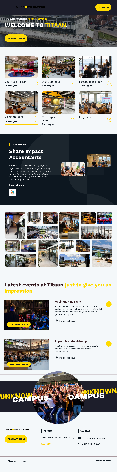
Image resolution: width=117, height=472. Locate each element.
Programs (85, 117)
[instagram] (49, 444)
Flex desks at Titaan (90, 81)
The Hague (11, 85)
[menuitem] (19, 461)
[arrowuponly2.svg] (35, 84)
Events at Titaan (51, 81)
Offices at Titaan (14, 116)
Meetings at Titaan (15, 81)
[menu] (5, 5)
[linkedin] (43, 444)
